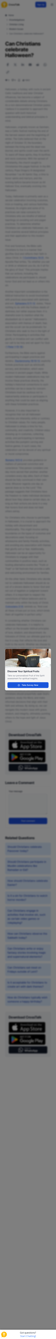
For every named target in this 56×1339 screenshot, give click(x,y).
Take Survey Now (29, 685)
